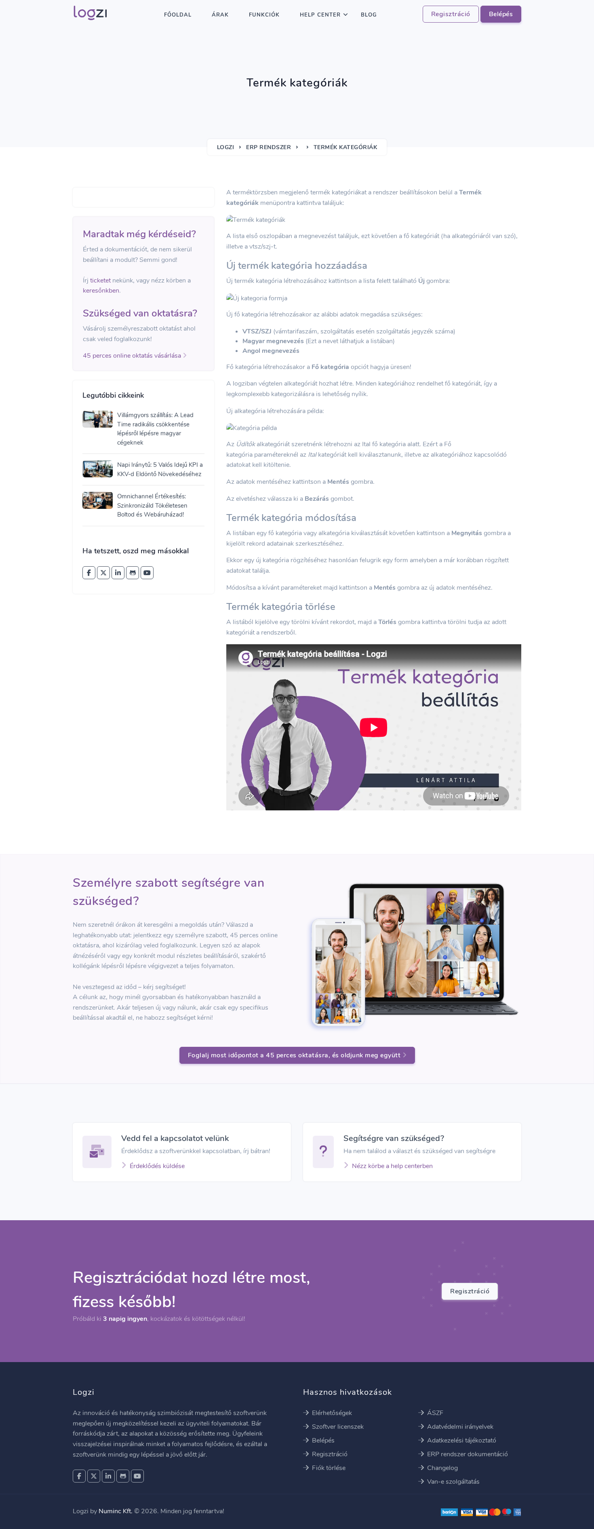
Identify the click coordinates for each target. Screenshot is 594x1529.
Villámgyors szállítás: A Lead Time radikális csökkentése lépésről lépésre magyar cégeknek (155, 429)
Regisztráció (450, 14)
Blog (369, 15)
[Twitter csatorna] (103, 572)
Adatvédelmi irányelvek (459, 1426)
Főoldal (178, 15)
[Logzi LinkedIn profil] (118, 572)
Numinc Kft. (116, 1511)
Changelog (441, 1468)
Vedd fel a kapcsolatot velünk (175, 1138)
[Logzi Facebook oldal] (88, 572)
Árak (220, 15)
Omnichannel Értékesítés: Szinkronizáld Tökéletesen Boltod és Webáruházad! (152, 505)
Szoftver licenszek (337, 1426)
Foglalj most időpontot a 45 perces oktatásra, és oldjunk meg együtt (295, 1055)
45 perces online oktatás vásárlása (133, 355)
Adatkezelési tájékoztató (460, 1440)
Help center (320, 15)
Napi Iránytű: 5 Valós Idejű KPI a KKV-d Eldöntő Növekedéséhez (160, 469)
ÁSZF (434, 1413)
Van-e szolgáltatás (452, 1481)
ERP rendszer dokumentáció (466, 1454)
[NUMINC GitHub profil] (132, 572)
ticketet (100, 280)
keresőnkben (101, 290)
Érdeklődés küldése (157, 1166)
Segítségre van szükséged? (393, 1138)
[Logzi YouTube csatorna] (147, 572)
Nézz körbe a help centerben (392, 1166)
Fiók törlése (327, 1468)
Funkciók (264, 15)
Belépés (501, 14)
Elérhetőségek (331, 1413)
